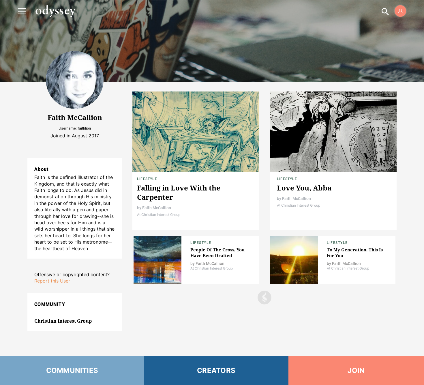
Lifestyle (147, 179)
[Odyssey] (55, 11)
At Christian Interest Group (159, 214)
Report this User (52, 281)
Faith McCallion (156, 207)
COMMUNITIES (72, 370)
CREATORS (216, 370)
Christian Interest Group (63, 321)
